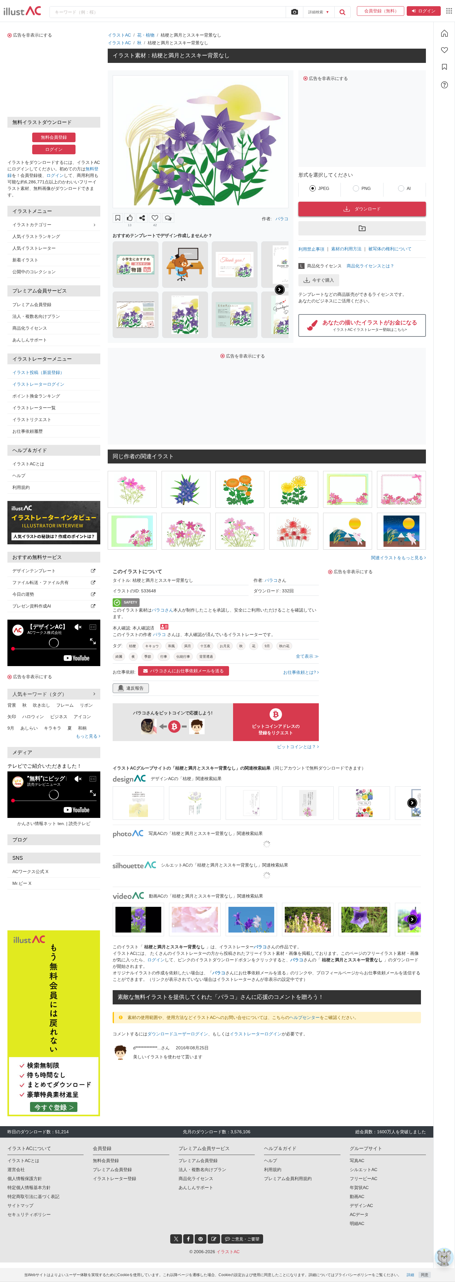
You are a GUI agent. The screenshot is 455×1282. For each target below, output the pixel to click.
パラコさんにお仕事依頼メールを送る (187, 670)
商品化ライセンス (29, 328)
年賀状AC (359, 1187)
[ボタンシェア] (142, 218)
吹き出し (41, 705)
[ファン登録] (444, 50)
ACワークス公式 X (30, 871)
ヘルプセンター (304, 1017)
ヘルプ (18, 475)
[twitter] (176, 1239)
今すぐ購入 (323, 280)
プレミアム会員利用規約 (288, 1178)
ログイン (427, 10)
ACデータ (359, 1214)
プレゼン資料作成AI (31, 606)
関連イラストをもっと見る (397, 557)
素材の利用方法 (346, 248)
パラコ (281, 218)
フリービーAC (363, 1178)
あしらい (29, 728)
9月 (10, 728)
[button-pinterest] (200, 1239)
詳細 (410, 1275)
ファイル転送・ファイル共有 (40, 582)
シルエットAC (363, 1169)
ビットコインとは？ (297, 746)
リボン (86, 705)
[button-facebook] (188, 1239)
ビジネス (58, 716)
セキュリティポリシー (29, 1214)
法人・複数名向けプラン (36, 316)
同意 (424, 1275)
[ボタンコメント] (168, 218)
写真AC (357, 1160)
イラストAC (119, 35)
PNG (366, 188)
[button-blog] (214, 1239)
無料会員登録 (54, 137)
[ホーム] (444, 33)
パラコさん (162, 610)
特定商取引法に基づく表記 (33, 1196)
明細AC (357, 1223)
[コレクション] (444, 67)
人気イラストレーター (34, 248)
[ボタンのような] (129, 218)
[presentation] (280, 290)
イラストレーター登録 (114, 1178)
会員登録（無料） (380, 10)
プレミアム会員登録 (31, 304)
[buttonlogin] (342, 12)
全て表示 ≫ (307, 656)
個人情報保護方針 (24, 1178)
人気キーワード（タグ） (39, 694)
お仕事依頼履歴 (27, 431)
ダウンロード (368, 208)
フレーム (65, 705)
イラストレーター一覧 (34, 407)
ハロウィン (33, 716)
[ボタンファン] (155, 218)
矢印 (11, 716)
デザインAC (361, 1205)
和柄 (82, 728)
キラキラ (52, 728)
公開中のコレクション (34, 271)
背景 (11, 705)
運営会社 (16, 1169)
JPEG (323, 188)
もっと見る (87, 736)
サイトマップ (20, 1205)
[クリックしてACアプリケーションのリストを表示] (449, 11)
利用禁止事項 (311, 249)
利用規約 (21, 487)
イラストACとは (28, 463)
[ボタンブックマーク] (118, 218)
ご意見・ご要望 (244, 1239)
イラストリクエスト (31, 419)
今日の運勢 (23, 594)
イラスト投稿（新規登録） (38, 372)
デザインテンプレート (34, 570)
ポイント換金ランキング (36, 395)
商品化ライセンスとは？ (370, 265)
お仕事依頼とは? (300, 672)
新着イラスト (25, 259)
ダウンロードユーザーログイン (177, 1033)
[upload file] (294, 12)
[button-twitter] (176, 1239)
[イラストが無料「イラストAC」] (22, 11)
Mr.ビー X (21, 883)
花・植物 (145, 35)
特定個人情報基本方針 (29, 1187)
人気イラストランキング (36, 236)
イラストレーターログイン (38, 384)
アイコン (82, 716)
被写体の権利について (390, 248)
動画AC (357, 1196)
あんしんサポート (29, 339)
